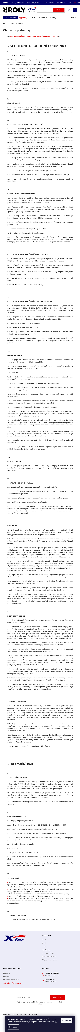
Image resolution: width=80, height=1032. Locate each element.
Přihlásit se (57, 997)
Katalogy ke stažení (17, 3)
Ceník (5, 3)
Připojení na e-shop (49, 960)
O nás (44, 940)
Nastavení (13, 1027)
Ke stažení (46, 950)
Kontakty (6, 973)
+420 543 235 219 (51, 2)
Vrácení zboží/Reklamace (12, 983)
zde (56, 1022)
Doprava (6, 976)
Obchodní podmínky (11, 980)
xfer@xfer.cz (50, 979)
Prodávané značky (48, 957)
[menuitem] (10, 17)
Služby (44, 943)
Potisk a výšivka (33, 3)
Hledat (58, 10)
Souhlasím (66, 1021)
